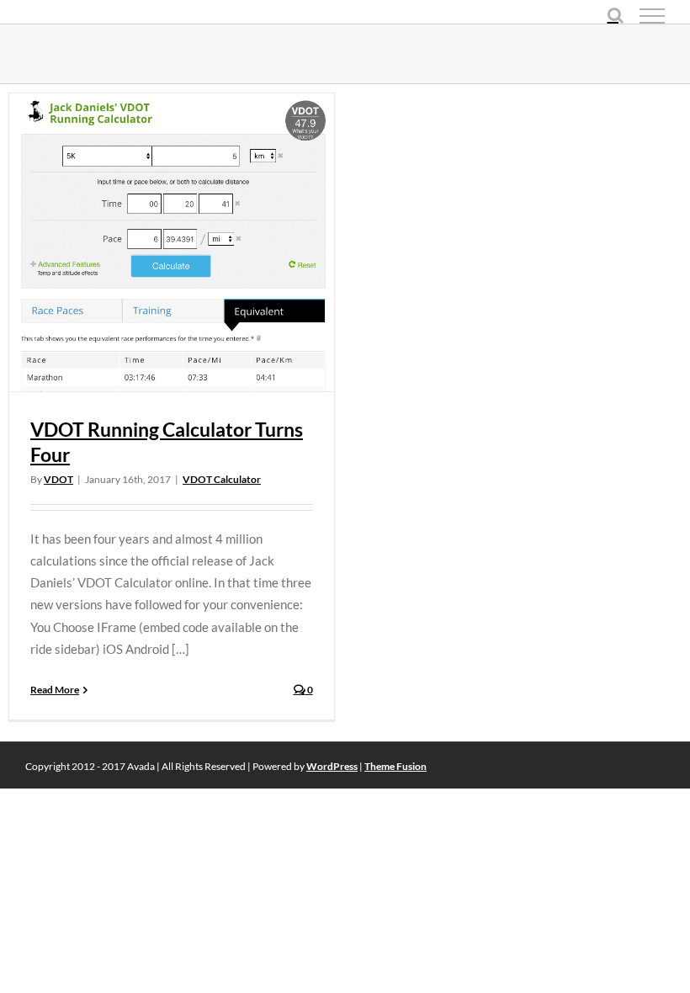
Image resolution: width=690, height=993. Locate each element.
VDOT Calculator (222, 479)
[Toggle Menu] (652, 16)
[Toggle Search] (616, 15)
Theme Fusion (395, 766)
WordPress (332, 766)
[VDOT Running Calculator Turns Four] (171, 242)
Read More (54, 689)
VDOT (58, 479)
